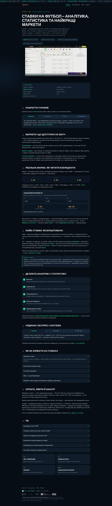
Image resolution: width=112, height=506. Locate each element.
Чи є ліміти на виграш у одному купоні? (35, 450)
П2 (68, 198)
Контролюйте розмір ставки (31, 366)
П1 (24, 198)
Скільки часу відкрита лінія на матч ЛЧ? (35, 435)
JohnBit (34, 111)
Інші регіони (81, 116)
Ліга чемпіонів (76, 4)
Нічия (47, 198)
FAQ (58, 93)
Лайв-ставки (26, 93)
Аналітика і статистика (29, 96)
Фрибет (88, 4)
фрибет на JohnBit (77, 413)
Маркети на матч (27, 89)
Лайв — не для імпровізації (31, 375)
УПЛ (64, 116)
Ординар (33, 330)
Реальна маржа (27, 91)
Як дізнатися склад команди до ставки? (35, 440)
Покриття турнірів (28, 87)
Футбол (68, 4)
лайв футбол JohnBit (34, 253)
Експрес (56, 330)
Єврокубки (30, 116)
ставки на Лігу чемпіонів (44, 124)
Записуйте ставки (28, 356)
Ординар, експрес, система (64, 87)
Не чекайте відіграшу (29, 371)
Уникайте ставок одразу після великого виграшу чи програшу (41, 380)
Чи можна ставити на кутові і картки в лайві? (36, 431)
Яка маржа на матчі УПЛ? (31, 426)
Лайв (82, 4)
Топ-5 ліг (47, 116)
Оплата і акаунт (61, 91)
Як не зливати (60, 89)
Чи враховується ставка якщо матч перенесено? (38, 445)
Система (78, 330)
